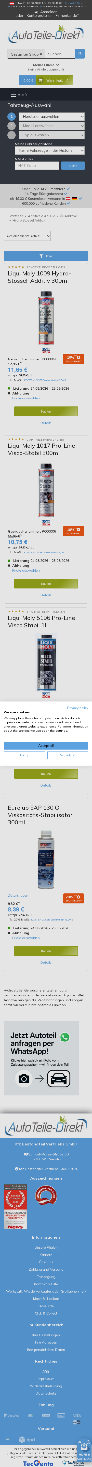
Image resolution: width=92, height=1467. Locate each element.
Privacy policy (77, 708)
